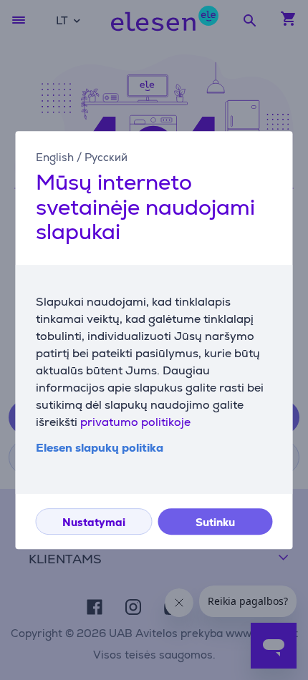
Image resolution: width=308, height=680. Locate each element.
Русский (106, 157)
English (55, 157)
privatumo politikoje (135, 421)
